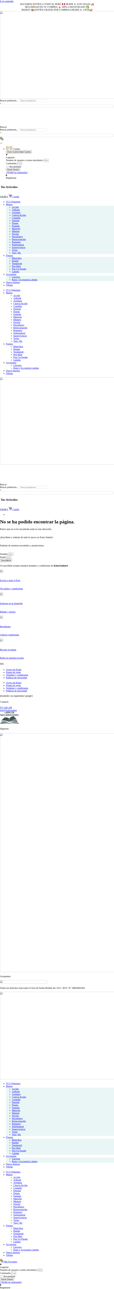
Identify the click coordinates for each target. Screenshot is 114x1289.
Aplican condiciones (9, 635)
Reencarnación (19, 239)
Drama (15, 223)
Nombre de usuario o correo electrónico (24, 160)
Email (3, 557)
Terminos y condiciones (17, 675)
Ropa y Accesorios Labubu (24, 279)
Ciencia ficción (19, 215)
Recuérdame (15, 166)
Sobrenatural (18, 244)
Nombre (4, 554)
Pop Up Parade (19, 269)
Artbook (16, 210)
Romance (16, 242)
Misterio (16, 231)
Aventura (16, 212)
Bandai (15, 261)
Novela (15, 234)
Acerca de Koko (13, 669)
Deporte (15, 220)
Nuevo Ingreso (13, 282)
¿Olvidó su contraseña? (17, 172)
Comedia (16, 218)
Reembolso (5, 626)
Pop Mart (16, 266)
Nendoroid (17, 263)
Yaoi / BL (16, 253)
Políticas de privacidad (16, 677)
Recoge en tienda (8, 649)
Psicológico (17, 236)
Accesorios (11, 274)
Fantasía (16, 226)
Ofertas (9, 285)
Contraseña (11, 163)
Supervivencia (18, 247)
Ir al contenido (7, 1)
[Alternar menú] (1, 143)
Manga (9, 204)
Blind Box (17, 258)
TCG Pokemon (13, 201)
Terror (15, 250)
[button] (57, 109)
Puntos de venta (13, 672)
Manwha (16, 228)
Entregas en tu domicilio (11, 603)
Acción (15, 207)
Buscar (3, 127)
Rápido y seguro (7, 612)
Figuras (9, 255)
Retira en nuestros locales (12, 658)
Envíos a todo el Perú (10, 580)
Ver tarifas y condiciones (11, 588)
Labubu (15, 271)
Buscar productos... (9, 100)
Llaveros (16, 277)
